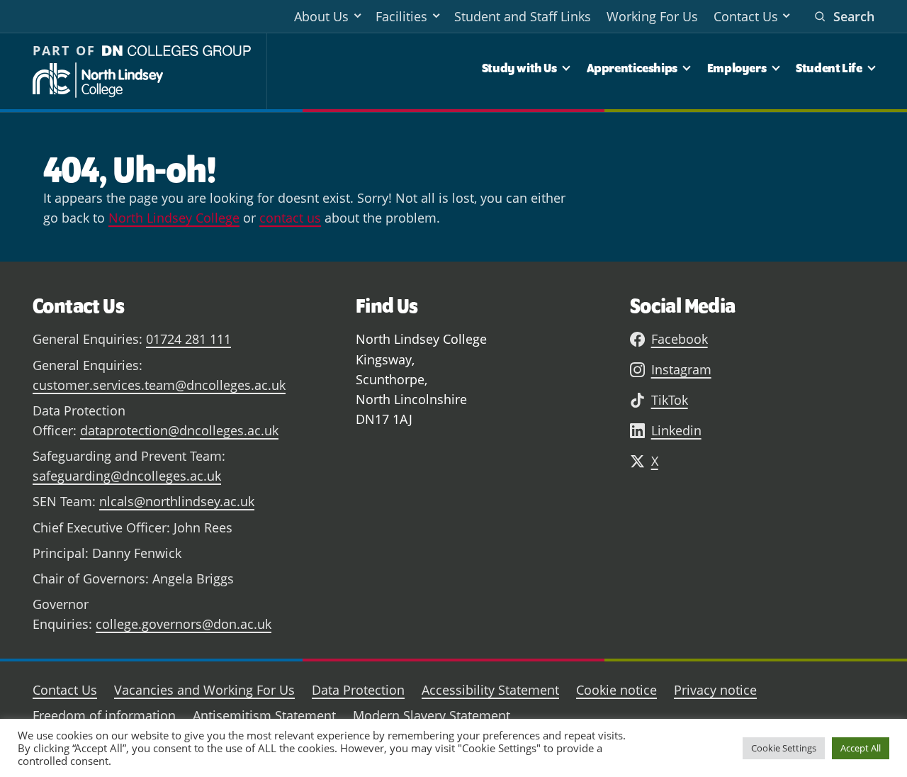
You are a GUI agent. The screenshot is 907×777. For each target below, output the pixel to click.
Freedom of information (104, 715)
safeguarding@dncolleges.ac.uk (127, 475)
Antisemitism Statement (264, 715)
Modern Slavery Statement (431, 715)
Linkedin (676, 430)
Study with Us (519, 67)
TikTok (669, 399)
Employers (737, 67)
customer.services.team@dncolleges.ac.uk (159, 384)
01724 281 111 (188, 338)
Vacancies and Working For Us (204, 689)
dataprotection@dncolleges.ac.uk (179, 430)
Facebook (679, 338)
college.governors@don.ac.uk (183, 623)
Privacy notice (715, 689)
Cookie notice (616, 689)
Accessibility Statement (490, 689)
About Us (321, 16)
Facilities (401, 16)
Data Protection (358, 689)
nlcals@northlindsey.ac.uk (176, 501)
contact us (290, 217)
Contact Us (746, 16)
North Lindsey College (174, 217)
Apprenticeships (632, 67)
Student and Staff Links (522, 16)
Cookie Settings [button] (783, 748)
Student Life (829, 67)
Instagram (681, 369)
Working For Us (652, 16)
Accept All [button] (860, 748)
